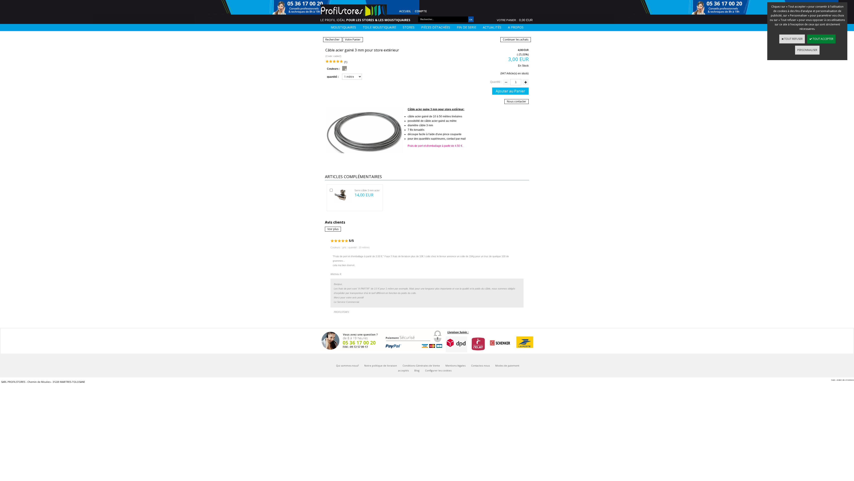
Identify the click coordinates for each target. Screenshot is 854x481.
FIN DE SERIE (466, 27)
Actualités (492, 27)
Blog (416, 370)
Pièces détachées (435, 27)
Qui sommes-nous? (347, 365)
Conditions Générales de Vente (421, 365)
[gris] (344, 68)
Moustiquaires (343, 27)
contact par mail (456, 138)
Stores (409, 27)
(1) (345, 62)
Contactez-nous (480, 365)
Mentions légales (455, 365)
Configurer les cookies (438, 370)
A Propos (516, 27)
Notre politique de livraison (380, 365)
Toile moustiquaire (379, 27)
